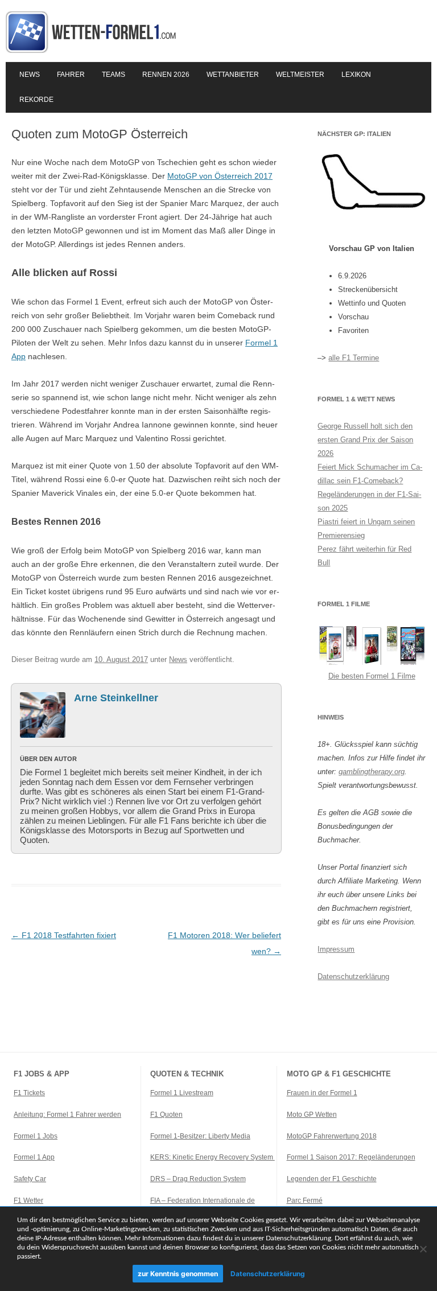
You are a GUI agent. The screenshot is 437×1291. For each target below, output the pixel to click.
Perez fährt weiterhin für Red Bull (364, 556)
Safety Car (30, 1179)
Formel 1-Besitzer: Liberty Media (200, 1136)
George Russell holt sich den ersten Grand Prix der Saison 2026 (365, 440)
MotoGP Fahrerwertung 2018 (332, 1136)
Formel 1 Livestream (181, 1093)
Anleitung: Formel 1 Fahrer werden (67, 1115)
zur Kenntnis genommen (178, 1273)
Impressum (336, 949)
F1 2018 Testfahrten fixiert (63, 935)
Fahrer (71, 75)
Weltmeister (300, 75)
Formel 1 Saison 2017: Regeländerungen (351, 1157)
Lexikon (356, 75)
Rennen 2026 (165, 75)
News (29, 75)
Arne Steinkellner (116, 698)
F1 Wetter (28, 1200)
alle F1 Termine (353, 357)
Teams (113, 75)
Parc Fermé (305, 1200)
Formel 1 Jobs (35, 1136)
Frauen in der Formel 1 (322, 1093)
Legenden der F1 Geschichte (332, 1179)
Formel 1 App (34, 1157)
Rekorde (36, 100)
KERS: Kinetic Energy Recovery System (212, 1157)
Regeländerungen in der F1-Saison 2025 (369, 501)
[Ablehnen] (422, 1249)
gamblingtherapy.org (372, 771)
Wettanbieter (233, 75)
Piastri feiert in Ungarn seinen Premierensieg (366, 528)
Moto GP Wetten (312, 1115)
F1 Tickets (29, 1093)
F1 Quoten (166, 1115)
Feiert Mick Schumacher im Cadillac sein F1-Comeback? (370, 474)
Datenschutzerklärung (353, 976)
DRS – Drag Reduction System (198, 1179)
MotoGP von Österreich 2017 (220, 175)
